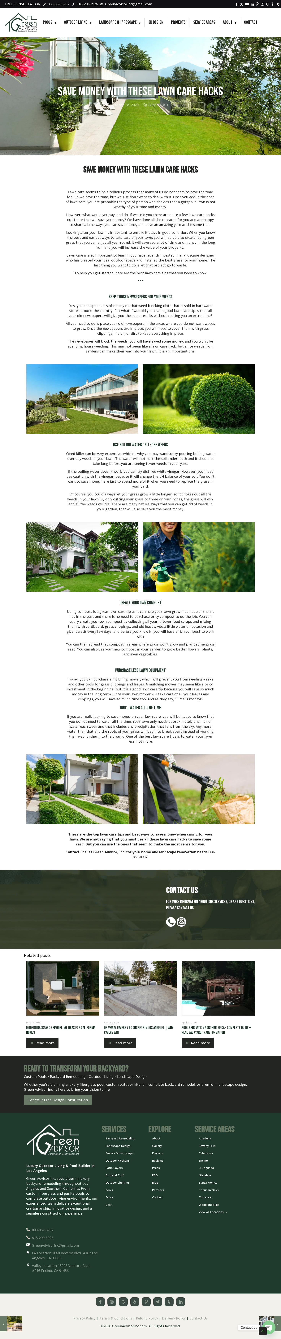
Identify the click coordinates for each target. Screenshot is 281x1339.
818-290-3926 (42, 1237)
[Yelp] (134, 1301)
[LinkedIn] (180, 1301)
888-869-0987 (42, 1230)
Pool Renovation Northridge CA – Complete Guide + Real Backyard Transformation (216, 1030)
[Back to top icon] (263, 1331)
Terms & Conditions (115, 1318)
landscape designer (198, 255)
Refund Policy (147, 1318)
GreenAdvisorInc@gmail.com (55, 1245)
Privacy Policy (84, 1318)
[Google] (123, 1301)
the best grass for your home (182, 260)
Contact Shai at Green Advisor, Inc (95, 852)
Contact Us (198, 1318)
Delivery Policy (174, 1318)
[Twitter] (157, 1301)
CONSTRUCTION (161, 104)
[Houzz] (169, 1301)
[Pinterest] (146, 1301)
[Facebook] (100, 1301)
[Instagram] (111, 1301)
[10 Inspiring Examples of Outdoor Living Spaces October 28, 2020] (11, 1323)
